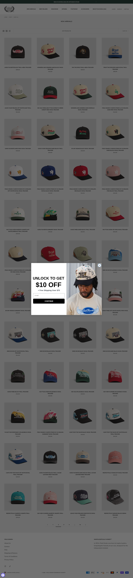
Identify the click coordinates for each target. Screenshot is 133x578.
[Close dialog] (99, 265)
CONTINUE (49, 301)
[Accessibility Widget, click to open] (3, 575)
